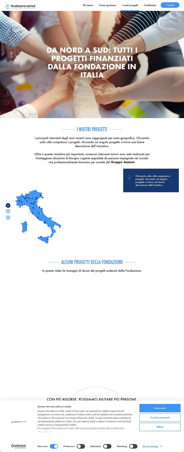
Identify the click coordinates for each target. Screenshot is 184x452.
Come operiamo (107, 5)
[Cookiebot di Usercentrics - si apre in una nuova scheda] (18, 446)
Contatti (170, 4)
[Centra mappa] (8, 217)
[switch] (81, 446)
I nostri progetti (130, 5)
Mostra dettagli (150, 446)
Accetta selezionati (160, 417)
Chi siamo (88, 5)
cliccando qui (45, 431)
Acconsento (160, 408)
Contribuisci (150, 5)
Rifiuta (160, 427)
